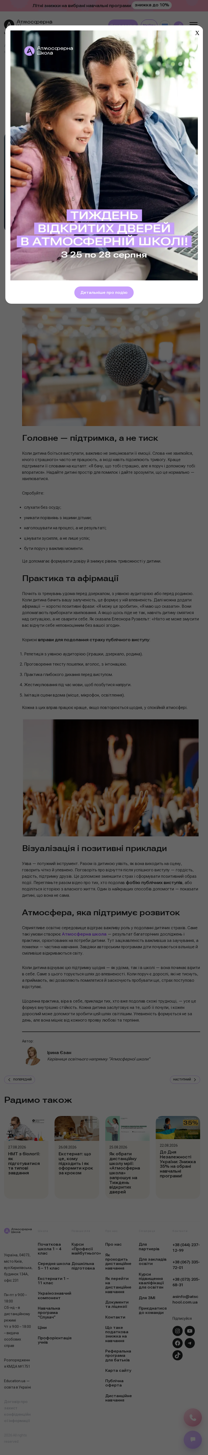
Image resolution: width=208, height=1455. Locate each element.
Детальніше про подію (104, 292)
